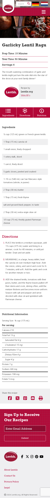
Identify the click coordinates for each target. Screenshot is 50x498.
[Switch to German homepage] (35, 4)
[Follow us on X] (25, 457)
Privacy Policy (11, 481)
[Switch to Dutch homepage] (44, 4)
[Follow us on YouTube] (39, 457)
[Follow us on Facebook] (20, 457)
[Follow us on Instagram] (29, 457)
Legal (7, 487)
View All (24, 95)
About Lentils (11, 469)
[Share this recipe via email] (33, 398)
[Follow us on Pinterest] (34, 457)
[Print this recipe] (40, 398)
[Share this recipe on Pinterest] (25, 398)
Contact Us (9, 475)
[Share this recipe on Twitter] (17, 398)
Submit (25, 438)
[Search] (28, 3)
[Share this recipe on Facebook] (10, 398)
